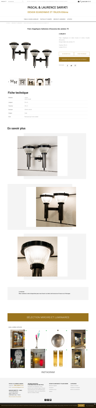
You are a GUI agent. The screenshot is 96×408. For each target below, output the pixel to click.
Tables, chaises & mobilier (31, 19)
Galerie (50, 391)
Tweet (71, 65)
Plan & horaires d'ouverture (15, 396)
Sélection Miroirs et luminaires (48, 317)
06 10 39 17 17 (85, 1)
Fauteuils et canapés (46, 19)
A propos (69, 19)
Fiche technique (82, 53)
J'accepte (81, 405)
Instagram (51, 400)
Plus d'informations (90, 405)
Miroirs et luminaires (59, 19)
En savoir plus (66, 53)
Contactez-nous (52, 389)
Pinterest (75, 65)
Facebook (45, 400)
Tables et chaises (74, 385)
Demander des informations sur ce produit (74, 59)
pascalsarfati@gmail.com (18, 387)
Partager (67, 65)
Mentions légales (53, 385)
